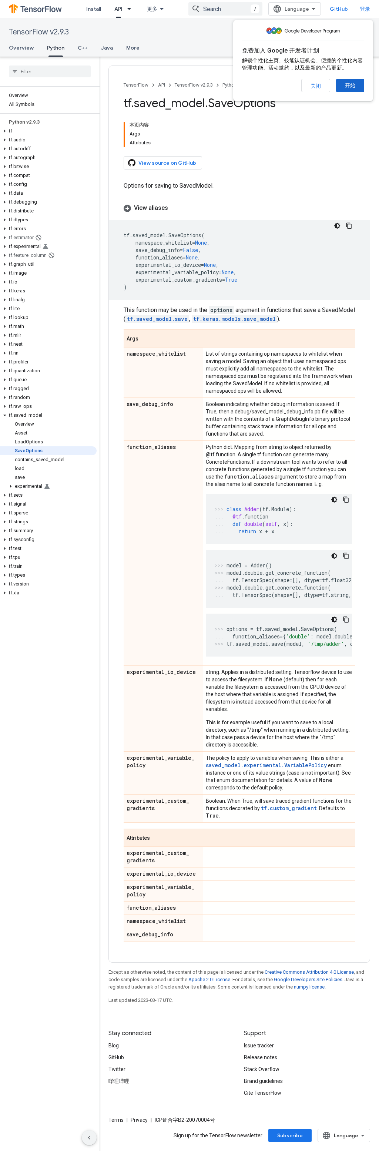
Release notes (260, 1057)
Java (107, 47)
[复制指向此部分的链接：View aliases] (175, 208)
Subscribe (290, 1135)
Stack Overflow (261, 1069)
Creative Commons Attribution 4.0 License (309, 972)
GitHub (339, 9)
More (133, 47)
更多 (152, 9)
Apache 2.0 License (209, 979)
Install (93, 9)
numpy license (309, 987)
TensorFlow (136, 85)
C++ (83, 47)
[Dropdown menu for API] (131, 9)
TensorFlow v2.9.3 (39, 32)
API (118, 9)
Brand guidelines (263, 1081)
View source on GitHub (167, 163)
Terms (116, 1120)
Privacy (139, 1120)
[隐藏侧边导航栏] (89, 1137)
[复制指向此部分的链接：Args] (145, 339)
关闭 (316, 86)
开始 (350, 85)
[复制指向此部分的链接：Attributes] (157, 838)
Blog (113, 1045)
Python (55, 47)
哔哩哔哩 (118, 1081)
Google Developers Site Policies (308, 979)
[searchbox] (50, 71)
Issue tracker (259, 1045)
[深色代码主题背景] (337, 226)
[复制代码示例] (349, 226)
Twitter (116, 1069)
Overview (21, 47)
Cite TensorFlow (262, 1093)
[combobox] (225, 9)
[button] (48, 131)
